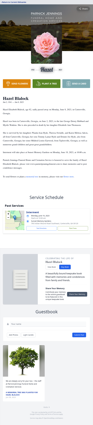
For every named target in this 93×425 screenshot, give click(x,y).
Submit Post (79, 335)
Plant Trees (73, 228)
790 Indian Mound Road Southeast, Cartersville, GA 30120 (54, 223)
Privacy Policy (39, 414)
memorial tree (32, 176)
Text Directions (41, 228)
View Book (52, 267)
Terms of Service (53, 414)
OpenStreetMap (49, 418)
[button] (14, 217)
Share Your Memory (77, 294)
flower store (68, 176)
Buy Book (65, 267)
